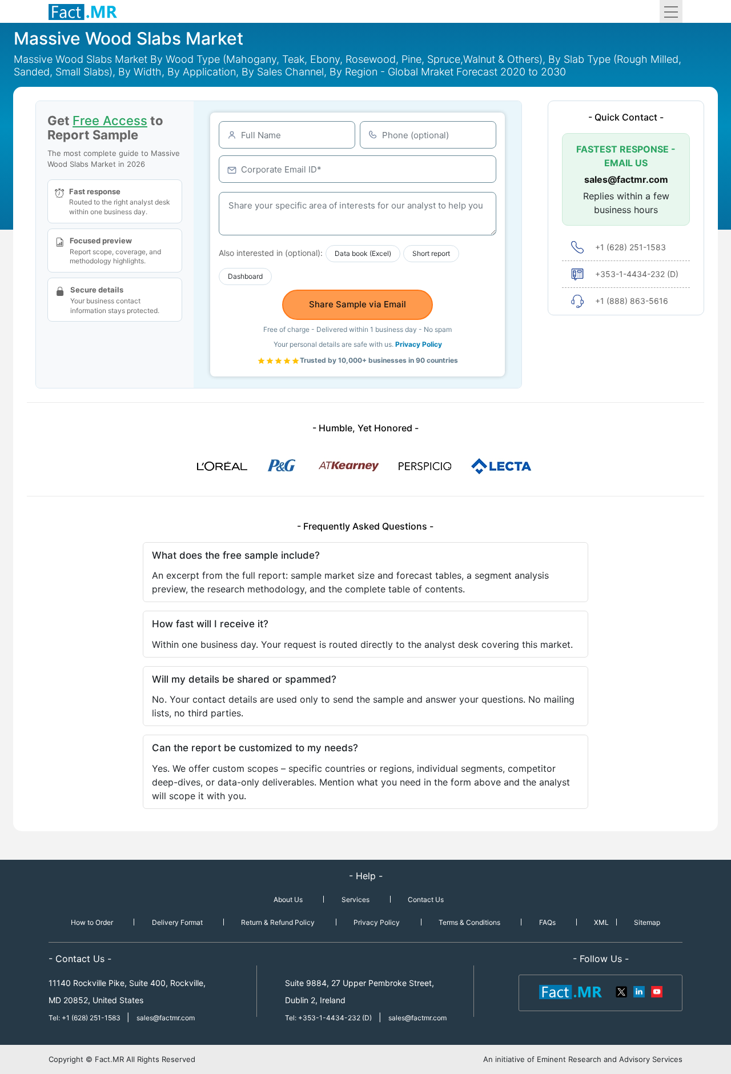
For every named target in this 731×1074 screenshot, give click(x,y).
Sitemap (647, 922)
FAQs (547, 922)
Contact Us (426, 899)
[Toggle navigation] (671, 11)
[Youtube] (656, 991)
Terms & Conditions (469, 922)
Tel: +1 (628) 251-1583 (85, 1017)
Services (355, 899)
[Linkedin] (639, 991)
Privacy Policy (418, 344)
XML (601, 922)
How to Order (92, 922)
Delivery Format (177, 922)
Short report (431, 253)
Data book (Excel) (363, 253)
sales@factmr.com (626, 179)
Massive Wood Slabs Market (128, 38)
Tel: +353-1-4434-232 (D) (328, 1017)
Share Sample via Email (357, 304)
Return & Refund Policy (278, 922)
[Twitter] (622, 991)
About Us (288, 899)
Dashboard (245, 276)
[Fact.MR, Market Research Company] (83, 11)
